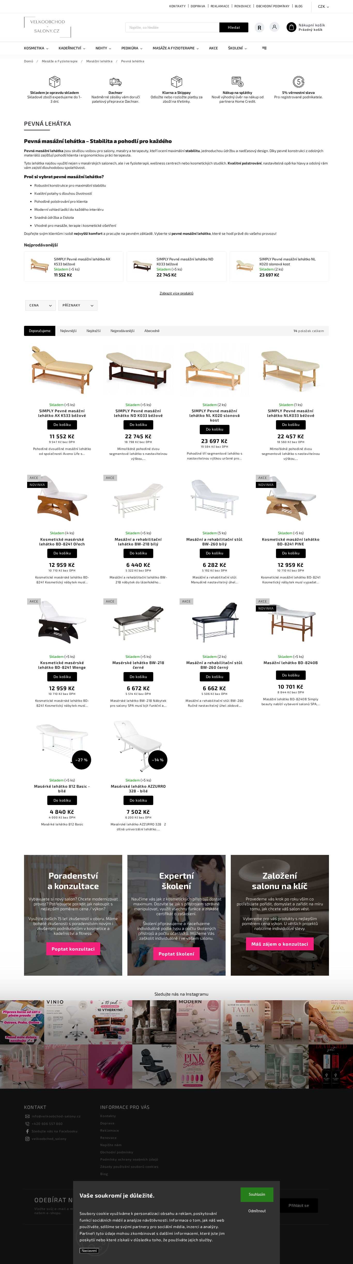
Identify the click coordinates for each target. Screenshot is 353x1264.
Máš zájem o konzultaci (279, 944)
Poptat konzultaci (73, 949)
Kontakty (177, 6)
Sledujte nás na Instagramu (182, 993)
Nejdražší (94, 331)
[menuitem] (38, 48)
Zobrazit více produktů (176, 293)
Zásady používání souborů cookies (129, 1166)
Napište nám (111, 1145)
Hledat (234, 27)
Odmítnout (257, 1211)
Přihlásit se (299, 1205)
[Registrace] (262, 27)
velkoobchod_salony (49, 1139)
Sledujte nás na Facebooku (55, 1131)
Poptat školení (176, 954)
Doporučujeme (39, 331)
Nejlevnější (68, 331)
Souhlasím (257, 1194)
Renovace (242, 6)
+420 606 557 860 (47, 1124)
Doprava (198, 6)
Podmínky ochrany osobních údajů (129, 1159)
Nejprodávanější (123, 331)
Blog (299, 6)
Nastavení (89, 1251)
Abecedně (151, 331)
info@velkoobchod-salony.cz (56, 1116)
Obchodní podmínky (273, 6)
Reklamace (220, 6)
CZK (321, 7)
